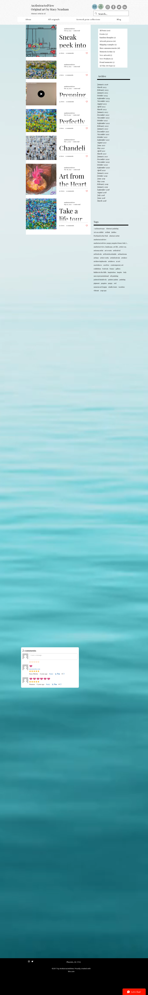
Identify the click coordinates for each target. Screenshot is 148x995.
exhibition (97, 269)
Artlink (107, 232)
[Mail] (94, 6)
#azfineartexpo (99, 228)
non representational (101, 276)
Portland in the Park (101, 236)
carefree (106, 265)
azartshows (98, 265)
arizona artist (98, 250)
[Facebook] (113, 7)
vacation (121, 287)
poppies (104, 283)
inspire (119, 272)
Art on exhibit (98, 232)
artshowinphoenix (100, 261)
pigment (97, 283)
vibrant (96, 290)
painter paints (113, 279)
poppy (110, 283)
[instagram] (29, 961)
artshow (124, 258)
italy (124, 272)
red (115, 283)
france (112, 269)
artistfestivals (115, 258)
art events (108, 250)
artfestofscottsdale (109, 254)
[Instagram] (107, 7)
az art (118, 261)
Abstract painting (112, 228)
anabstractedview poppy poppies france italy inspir (111, 243)
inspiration (112, 272)
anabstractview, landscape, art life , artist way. (110, 247)
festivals (105, 269)
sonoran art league (100, 287)
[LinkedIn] (124, 7)
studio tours (112, 287)
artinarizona (122, 254)
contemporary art (117, 265)
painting (122, 279)
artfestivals (98, 254)
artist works (104, 258)
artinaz (96, 258)
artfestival (116, 250)
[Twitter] (119, 7)
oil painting (114, 276)
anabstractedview (100, 239)
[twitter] (32, 961)
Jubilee (113, 232)
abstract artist (114, 236)
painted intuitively (100, 279)
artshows (111, 261)
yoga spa (103, 290)
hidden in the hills (100, 272)
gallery (118, 269)
